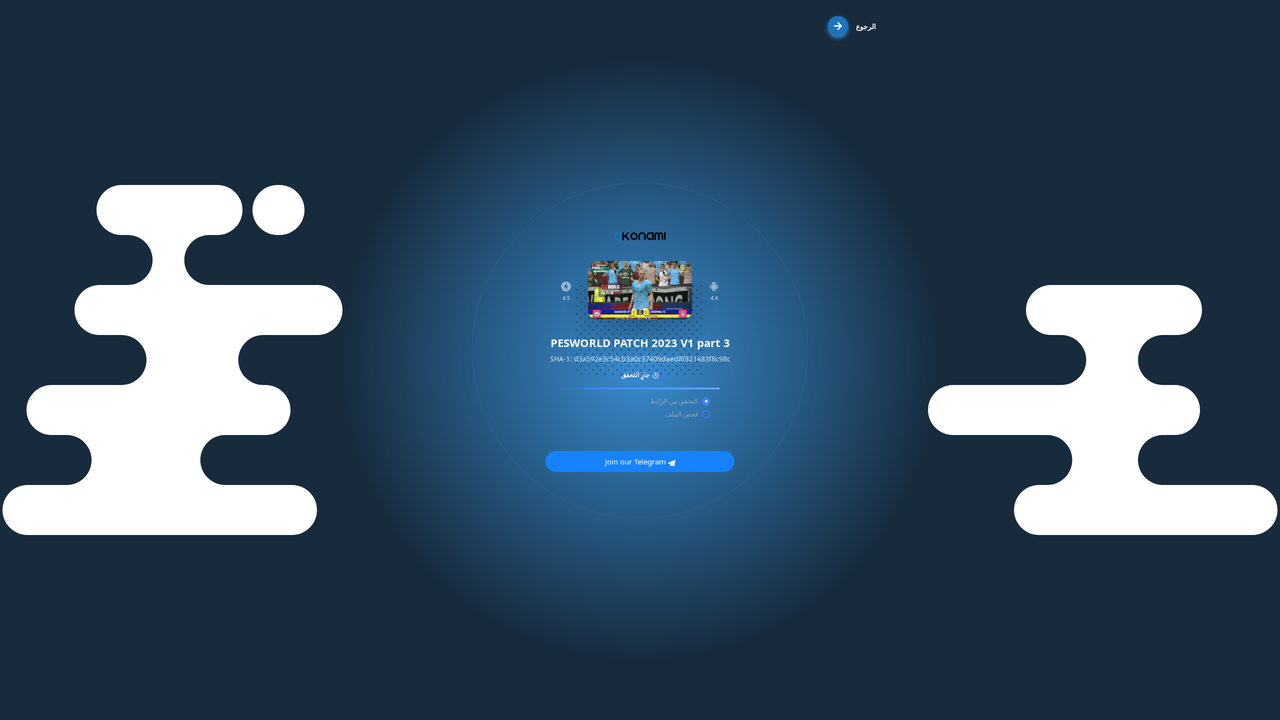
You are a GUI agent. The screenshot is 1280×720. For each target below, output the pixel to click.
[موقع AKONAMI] (640, 236)
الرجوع (866, 26)
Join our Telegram (636, 461)
